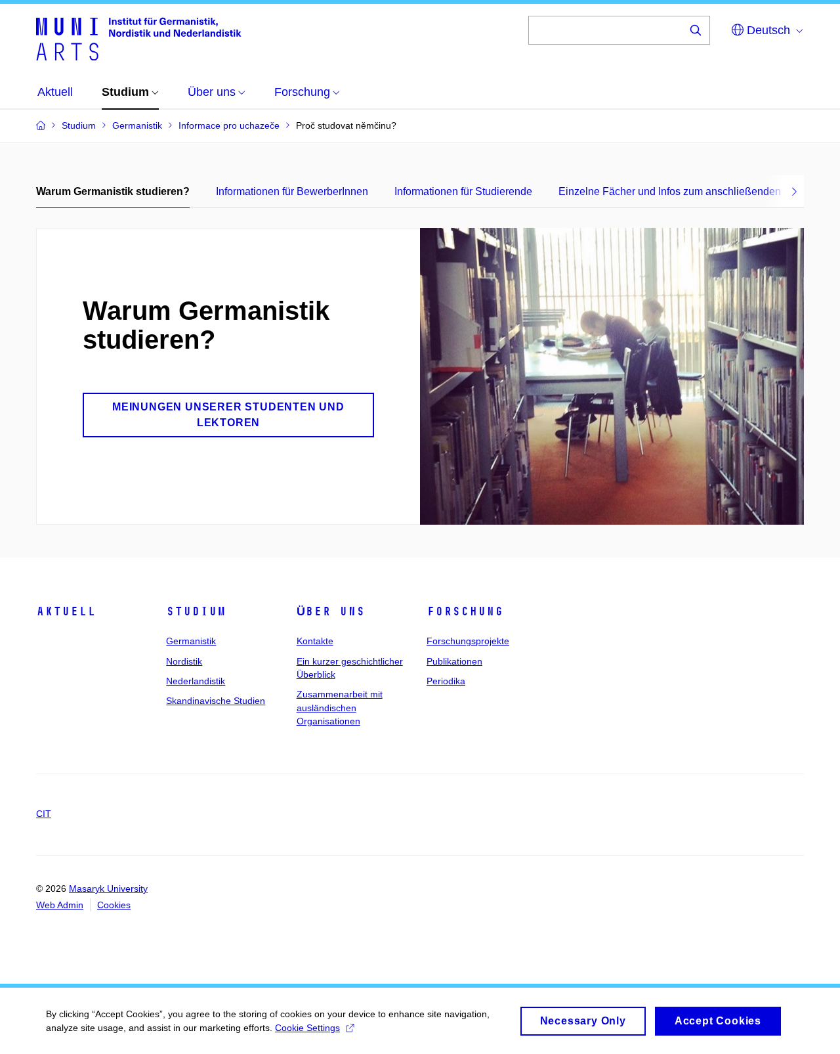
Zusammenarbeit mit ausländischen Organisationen (340, 707)
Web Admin (59, 905)
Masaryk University (108, 888)
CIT (43, 813)
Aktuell (66, 611)
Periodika (446, 681)
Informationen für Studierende (463, 191)
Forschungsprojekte (468, 641)
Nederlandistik (195, 681)
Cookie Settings (307, 1027)
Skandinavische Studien (215, 700)
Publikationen (454, 661)
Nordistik (184, 661)
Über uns (331, 611)
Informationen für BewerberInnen (292, 191)
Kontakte (315, 641)
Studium (196, 611)
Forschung (465, 611)
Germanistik (191, 641)
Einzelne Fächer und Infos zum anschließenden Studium (690, 191)
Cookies (114, 905)
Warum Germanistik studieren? (113, 191)
